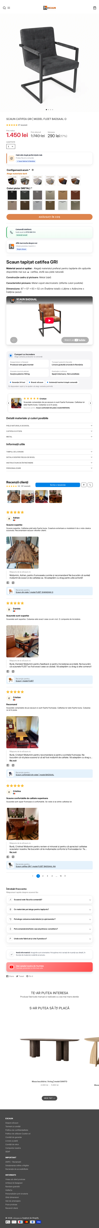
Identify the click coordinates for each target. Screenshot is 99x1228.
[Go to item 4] (55, 496)
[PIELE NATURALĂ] (63, 180)
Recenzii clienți (11, 1208)
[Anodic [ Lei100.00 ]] (75, 205)
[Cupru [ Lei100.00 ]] (75, 195)
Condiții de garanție (13, 1137)
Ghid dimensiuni (12, 1197)
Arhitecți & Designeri (13, 1183)
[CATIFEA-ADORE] (12, 180)
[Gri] (25, 195)
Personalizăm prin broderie (16, 1194)
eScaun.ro (17, 1218)
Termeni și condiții (12, 1126)
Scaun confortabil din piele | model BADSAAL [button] (35, 775)
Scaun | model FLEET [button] (25, 681)
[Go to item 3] (41, 496)
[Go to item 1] (13, 496)
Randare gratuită (12, 1186)
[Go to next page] (66, 876)
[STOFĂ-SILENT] (50, 180)
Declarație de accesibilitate (16, 1169)
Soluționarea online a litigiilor (17, 1165)
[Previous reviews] (8, 403)
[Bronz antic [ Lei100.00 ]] (63, 195)
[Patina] (37, 195)
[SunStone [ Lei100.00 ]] (63, 205)
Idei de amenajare (12, 1201)
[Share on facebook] (7, 583)
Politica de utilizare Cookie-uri (17, 1133)
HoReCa (8, 1190)
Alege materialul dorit (17, 173)
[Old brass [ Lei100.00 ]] (50, 205)
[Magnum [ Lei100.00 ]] (12, 205)
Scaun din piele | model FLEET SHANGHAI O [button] (34, 592)
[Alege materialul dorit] (33, 170)
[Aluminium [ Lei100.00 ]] (37, 205)
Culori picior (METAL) (19, 188)
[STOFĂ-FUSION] (25, 180)
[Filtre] (83, 485)
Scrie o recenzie (57, 485)
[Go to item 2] (27, 496)
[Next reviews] (90, 403)
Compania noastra (13, 1148)
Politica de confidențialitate (16, 1130)
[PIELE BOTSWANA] (75, 180)
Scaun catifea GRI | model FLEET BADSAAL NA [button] (36, 866)
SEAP (7, 1151)
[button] (46, 109)
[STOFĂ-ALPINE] (37, 180)
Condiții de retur (12, 1144)
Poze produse (11, 1204)
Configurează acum (19, 171)
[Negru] (12, 195)
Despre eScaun (11, 1123)
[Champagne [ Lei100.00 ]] (50, 195)
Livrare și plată (11, 1141)
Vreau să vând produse (15, 1179)
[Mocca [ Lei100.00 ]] (25, 205)
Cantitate (10, 142)
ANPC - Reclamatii (13, 1162)
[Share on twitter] (13, 582)
